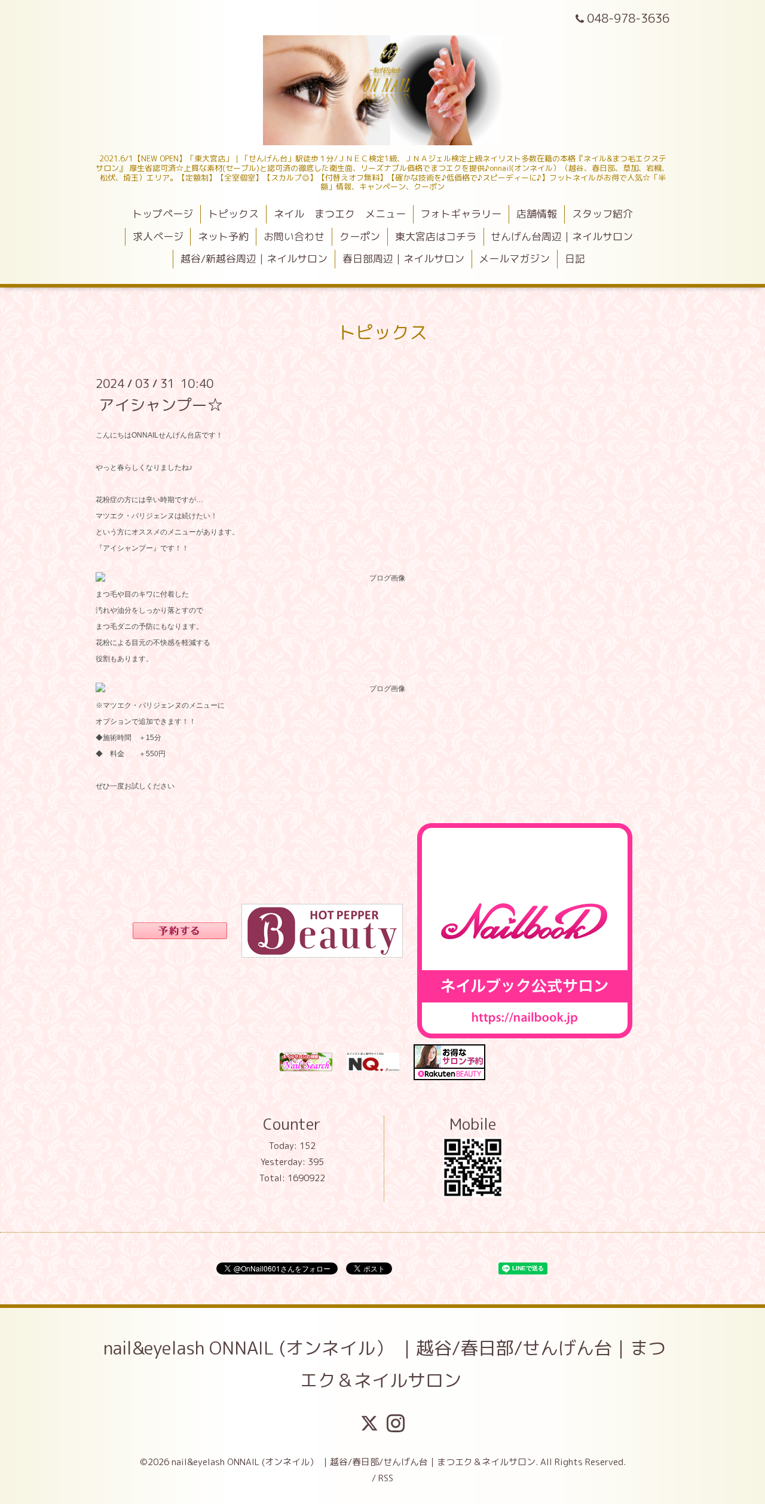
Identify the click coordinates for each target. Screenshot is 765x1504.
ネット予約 (223, 236)
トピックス (233, 214)
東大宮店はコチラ (435, 236)
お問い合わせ (294, 236)
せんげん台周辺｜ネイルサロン (562, 236)
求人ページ (158, 236)
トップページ (162, 214)
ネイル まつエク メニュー (340, 214)
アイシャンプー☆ (161, 404)
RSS (385, 1478)
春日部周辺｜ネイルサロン (403, 258)
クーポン (359, 236)
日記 (575, 258)
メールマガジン (514, 258)
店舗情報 (536, 214)
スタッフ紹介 (602, 214)
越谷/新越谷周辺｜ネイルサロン (254, 258)
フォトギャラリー (460, 214)
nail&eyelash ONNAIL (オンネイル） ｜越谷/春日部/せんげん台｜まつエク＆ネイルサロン (384, 1364)
